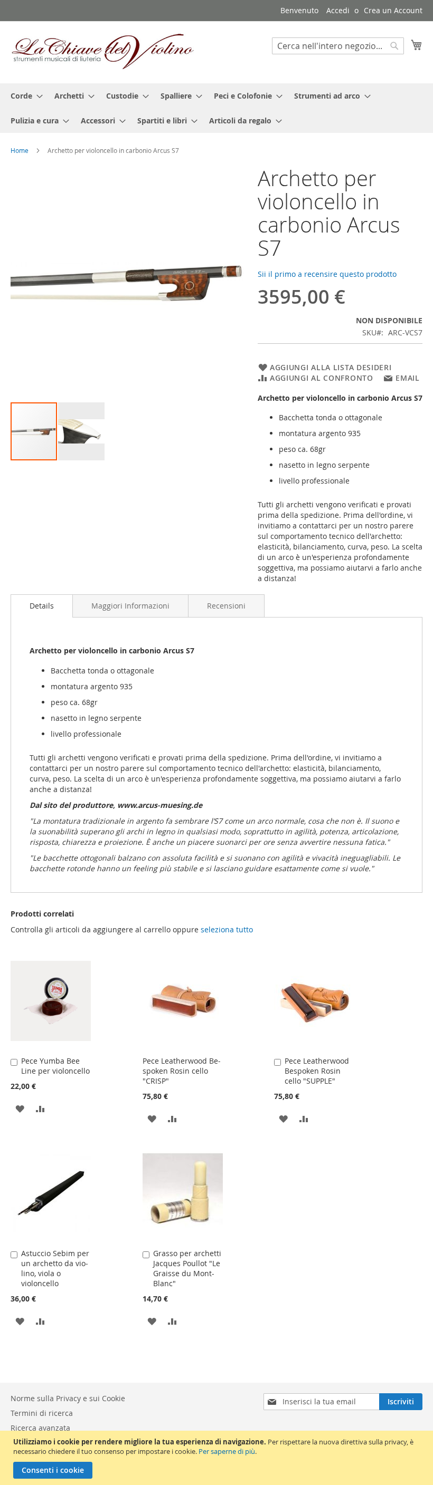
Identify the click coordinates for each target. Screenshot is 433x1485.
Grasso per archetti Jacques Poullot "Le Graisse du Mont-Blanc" (187, 1268)
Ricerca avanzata (40, 1428)
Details (42, 606)
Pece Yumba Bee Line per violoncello (55, 1066)
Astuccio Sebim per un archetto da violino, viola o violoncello (55, 1268)
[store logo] (103, 51)
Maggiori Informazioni (130, 606)
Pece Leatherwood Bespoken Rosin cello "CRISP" (182, 1071)
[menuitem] (23, 95)
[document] (217, 1458)
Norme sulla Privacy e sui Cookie (68, 1398)
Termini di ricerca (42, 1413)
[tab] (42, 606)
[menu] (216, 108)
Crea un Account (393, 10)
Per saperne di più (227, 1451)
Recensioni (226, 606)
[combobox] (338, 45)
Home (20, 150)
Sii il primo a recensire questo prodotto (327, 274)
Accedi (338, 10)
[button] (81, 431)
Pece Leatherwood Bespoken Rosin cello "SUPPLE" (317, 1071)
